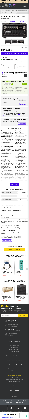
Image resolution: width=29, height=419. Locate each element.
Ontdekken (23, 104)
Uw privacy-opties (11, 414)
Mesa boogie (13, 12)
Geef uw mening (14, 250)
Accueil (3, 10)
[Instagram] (18, 408)
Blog (14, 385)
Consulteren (22, 123)
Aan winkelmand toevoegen (14, 54)
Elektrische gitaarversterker (21, 10)
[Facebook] (4, 408)
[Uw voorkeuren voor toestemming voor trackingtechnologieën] (26, 416)
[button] (8, 41)
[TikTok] (11, 408)
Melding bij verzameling (9, 417)
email (22, 115)
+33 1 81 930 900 (16, 330)
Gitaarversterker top (5, 12)
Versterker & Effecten (10, 10)
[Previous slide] (2, 269)
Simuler (24, 83)
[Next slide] (27, 269)
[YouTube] (25, 408)
